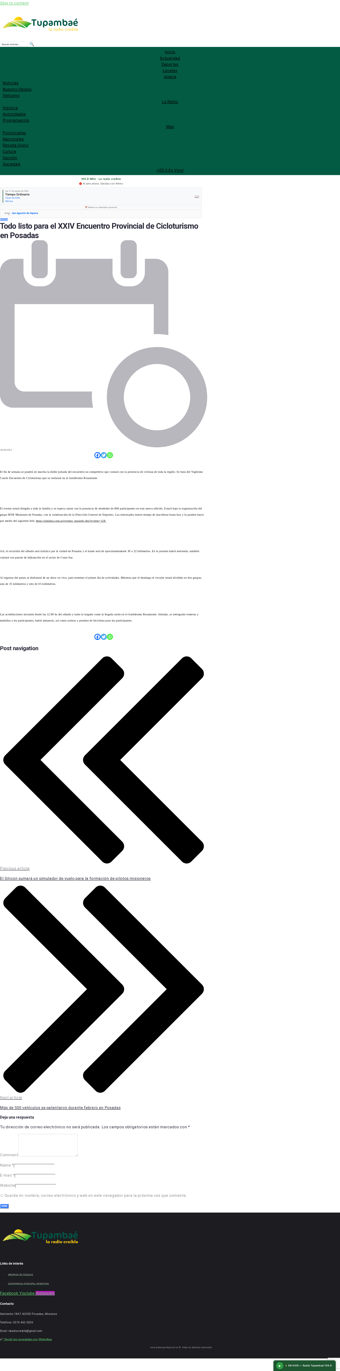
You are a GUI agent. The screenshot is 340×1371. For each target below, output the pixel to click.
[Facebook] (97, 455)
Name (7, 1165)
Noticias (4, 219)
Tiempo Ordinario (17, 194)
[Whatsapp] (110, 455)
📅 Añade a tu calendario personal (101, 207)
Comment (9, 1155)
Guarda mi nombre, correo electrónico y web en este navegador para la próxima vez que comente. (96, 1195)
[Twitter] (104, 455)
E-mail (7, 1175)
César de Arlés (12, 197)
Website (7, 1185)
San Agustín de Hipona (25, 213)
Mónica (9, 201)
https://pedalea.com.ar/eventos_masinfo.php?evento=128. (71, 520)
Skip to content (14, 3)
